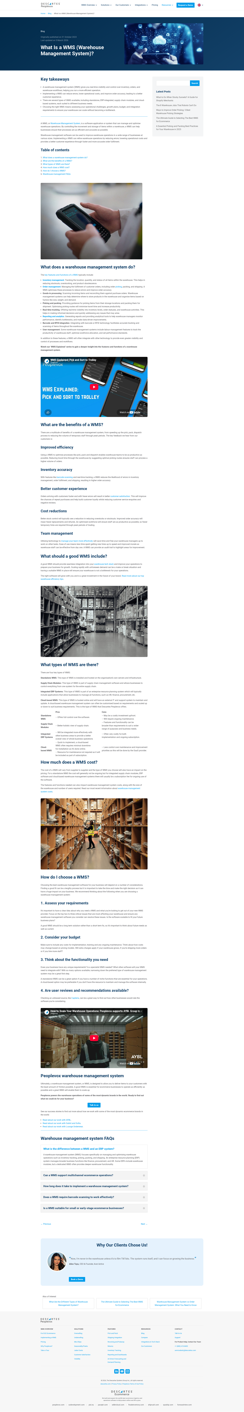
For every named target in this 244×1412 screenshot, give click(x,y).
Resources (166, 5)
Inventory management (53, 280)
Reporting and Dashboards (117, 1355)
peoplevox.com (58, 1405)
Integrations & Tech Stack (150, 1342)
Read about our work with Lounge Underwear (63, 1126)
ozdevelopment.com (76, 1405)
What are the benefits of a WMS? (57, 161)
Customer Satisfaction (82, 1355)
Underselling (78, 1337)
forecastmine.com (184, 1405)
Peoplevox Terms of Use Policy (133, 1384)
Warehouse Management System (65, 123)
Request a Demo (185, 5)
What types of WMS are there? (56, 164)
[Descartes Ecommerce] (122, 1393)
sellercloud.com (118, 1405)
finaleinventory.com (136, 1405)
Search (195, 83)
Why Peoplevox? (46, 1346)
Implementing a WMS (48, 1337)
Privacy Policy (116, 1384)
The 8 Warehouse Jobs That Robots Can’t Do (176, 105)
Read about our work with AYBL (57, 1120)
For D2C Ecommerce (48, 1333)
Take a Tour (45, 1350)
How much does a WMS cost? (56, 167)
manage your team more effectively (77, 541)
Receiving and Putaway (116, 1342)
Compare (144, 1337)
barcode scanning (65, 477)
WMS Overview (88, 5)
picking (118, 286)
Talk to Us (178, 1333)
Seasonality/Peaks (81, 1346)
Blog (142, 1333)
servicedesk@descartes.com (185, 1350)
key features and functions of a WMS (61, 275)
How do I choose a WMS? (54, 171)
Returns (110, 1346)
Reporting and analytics (53, 316)
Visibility (77, 1359)
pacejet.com (103, 1405)
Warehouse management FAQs (57, 174)
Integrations (140, 5)
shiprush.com (153, 1405)
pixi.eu (91, 1405)
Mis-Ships (77, 1342)
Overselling (78, 1333)
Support (177, 1337)
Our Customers (122, 5)
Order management (52, 286)
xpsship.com (168, 1405)
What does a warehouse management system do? (65, 157)
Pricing (155, 5)
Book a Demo (77, 1279)
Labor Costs (78, 1350)
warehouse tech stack (104, 564)
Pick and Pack (113, 1333)
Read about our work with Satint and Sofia (62, 1123)
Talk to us (94, 1105)
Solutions (105, 5)
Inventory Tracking (114, 1350)
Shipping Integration (115, 1337)
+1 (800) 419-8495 (181, 1346)
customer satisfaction (120, 496)
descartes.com (106, 1384)
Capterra (75, 998)
